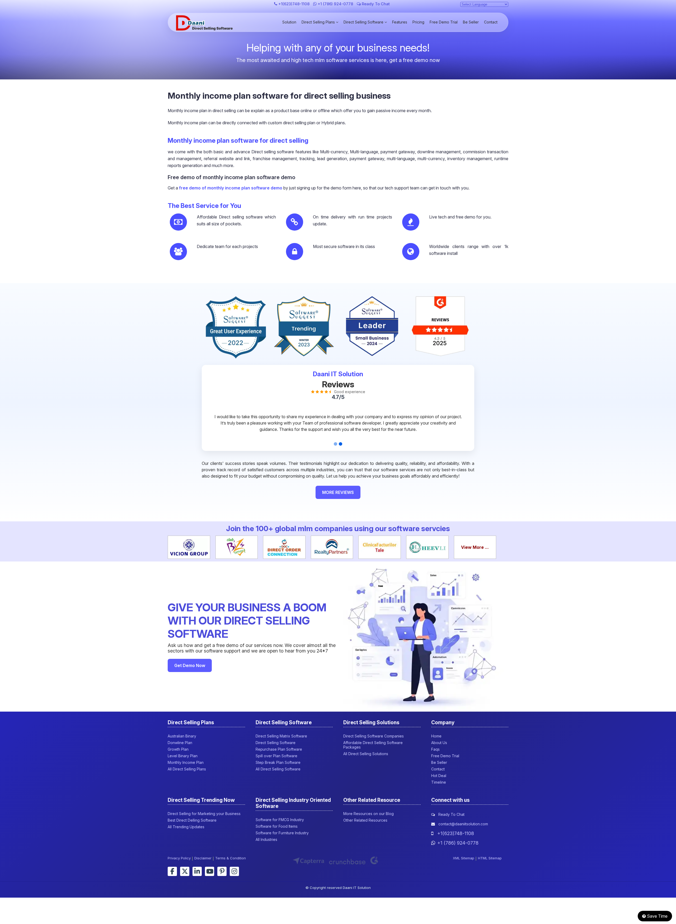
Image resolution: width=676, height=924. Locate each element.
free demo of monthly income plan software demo (230, 187)
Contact (490, 22)
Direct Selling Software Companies (373, 736)
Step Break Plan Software (278, 762)
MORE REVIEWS (338, 492)
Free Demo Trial (444, 22)
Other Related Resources (365, 820)
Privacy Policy (179, 858)
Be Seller (471, 22)
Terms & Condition (230, 858)
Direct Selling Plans (319, 22)
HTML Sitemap (490, 858)
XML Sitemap (463, 858)
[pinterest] (222, 871)
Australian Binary (182, 736)
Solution (289, 22)
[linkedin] (197, 871)
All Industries (266, 839)
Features (399, 22)
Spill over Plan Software (276, 756)
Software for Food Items (277, 826)
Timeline (438, 782)
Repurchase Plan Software (279, 749)
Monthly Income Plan (186, 762)
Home (436, 736)
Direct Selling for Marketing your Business (204, 813)
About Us (439, 742)
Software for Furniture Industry (282, 833)
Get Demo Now (189, 665)
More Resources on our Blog (368, 813)
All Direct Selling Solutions (365, 753)
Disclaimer (203, 858)
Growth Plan (178, 749)
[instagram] (234, 871)
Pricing (418, 22)
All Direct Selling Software (278, 769)
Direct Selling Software (364, 22)
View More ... (475, 547)
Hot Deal (438, 775)
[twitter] (184, 871)
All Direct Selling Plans (187, 769)
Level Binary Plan (183, 756)
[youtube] (209, 871)
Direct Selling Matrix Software (281, 736)
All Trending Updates (186, 827)
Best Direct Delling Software (192, 820)
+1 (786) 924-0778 (335, 3)
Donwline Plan (180, 742)
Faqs (435, 749)
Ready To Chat (375, 3)
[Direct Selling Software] (205, 29)
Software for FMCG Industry (280, 819)
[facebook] (172, 871)
